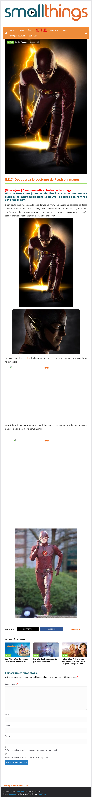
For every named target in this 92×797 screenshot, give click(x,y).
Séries (29, 30)
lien (28, 358)
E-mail (8, 725)
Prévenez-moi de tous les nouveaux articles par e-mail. (28, 757)
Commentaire (11, 684)
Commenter (75, 629)
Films (21, 30)
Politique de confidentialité (16, 785)
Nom (8, 714)
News (12, 30)
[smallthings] (6, 33)
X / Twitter (27, 629)
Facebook (51, 629)
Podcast (54, 30)
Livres (64, 30)
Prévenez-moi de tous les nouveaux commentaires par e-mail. (31, 750)
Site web (8, 736)
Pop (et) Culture (17, 36)
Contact (33, 36)
